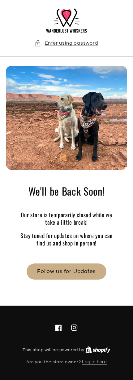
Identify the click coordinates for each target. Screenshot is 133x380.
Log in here (94, 362)
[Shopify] (97, 349)
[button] (66, 43)
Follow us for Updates (66, 271)
